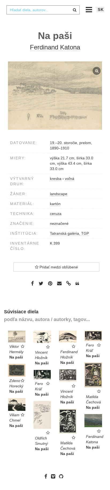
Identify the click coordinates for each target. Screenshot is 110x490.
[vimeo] (54, 476)
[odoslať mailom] (59, 283)
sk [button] (101, 9)
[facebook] (47, 476)
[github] (62, 476)
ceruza (55, 213)
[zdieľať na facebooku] (32, 283)
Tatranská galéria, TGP (69, 233)
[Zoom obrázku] (55, 95)
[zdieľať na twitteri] (41, 283)
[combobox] (43, 9)
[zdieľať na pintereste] (50, 283)
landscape (58, 194)
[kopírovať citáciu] (77, 283)
